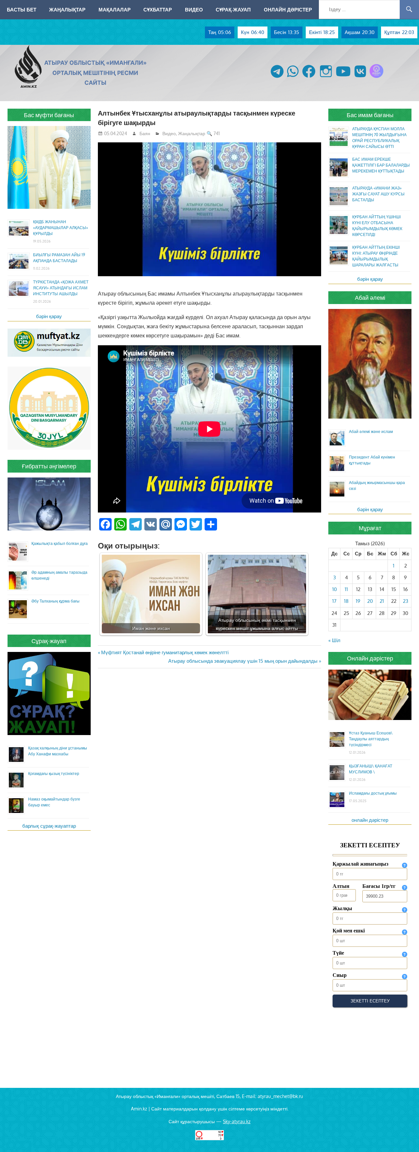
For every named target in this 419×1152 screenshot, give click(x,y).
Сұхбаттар (157, 9)
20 (370, 601)
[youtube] (343, 78)
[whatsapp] (293, 78)
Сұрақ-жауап (233, 9)
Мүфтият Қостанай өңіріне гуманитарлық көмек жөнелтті (164, 652)
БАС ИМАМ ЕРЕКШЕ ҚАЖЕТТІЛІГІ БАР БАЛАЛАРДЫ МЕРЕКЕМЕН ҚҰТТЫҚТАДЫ (381, 165)
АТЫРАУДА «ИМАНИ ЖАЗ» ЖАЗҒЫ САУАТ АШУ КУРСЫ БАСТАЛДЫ (378, 194)
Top (403, 1136)
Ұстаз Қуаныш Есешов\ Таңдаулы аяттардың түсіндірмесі (370, 738)
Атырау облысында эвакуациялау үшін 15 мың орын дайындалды (243, 661)
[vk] (360, 78)
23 (405, 601)
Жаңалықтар (67, 9)
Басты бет (21, 9)
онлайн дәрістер (370, 820)
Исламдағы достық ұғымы (373, 793)
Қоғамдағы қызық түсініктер (53, 773)
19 (358, 601)
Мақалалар (115, 9)
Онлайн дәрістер (288, 9)
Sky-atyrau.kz (236, 1121)
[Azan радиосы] (376, 78)
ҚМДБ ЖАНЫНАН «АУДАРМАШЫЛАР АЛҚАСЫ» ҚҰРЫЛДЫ (60, 227)
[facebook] (309, 78)
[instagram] (326, 78)
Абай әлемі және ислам (371, 431)
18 (346, 601)
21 (382, 601)
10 (334, 589)
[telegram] (277, 78)
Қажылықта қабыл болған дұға (59, 543)
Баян (144, 133)
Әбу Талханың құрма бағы (55, 601)
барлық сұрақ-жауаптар (49, 826)
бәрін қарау (49, 316)
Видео (194, 9)
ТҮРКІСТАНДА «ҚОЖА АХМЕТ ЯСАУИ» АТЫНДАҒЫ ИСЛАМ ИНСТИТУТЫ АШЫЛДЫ (60, 287)
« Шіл (334, 640)
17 (334, 601)
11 (346, 589)
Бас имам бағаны (370, 114)
